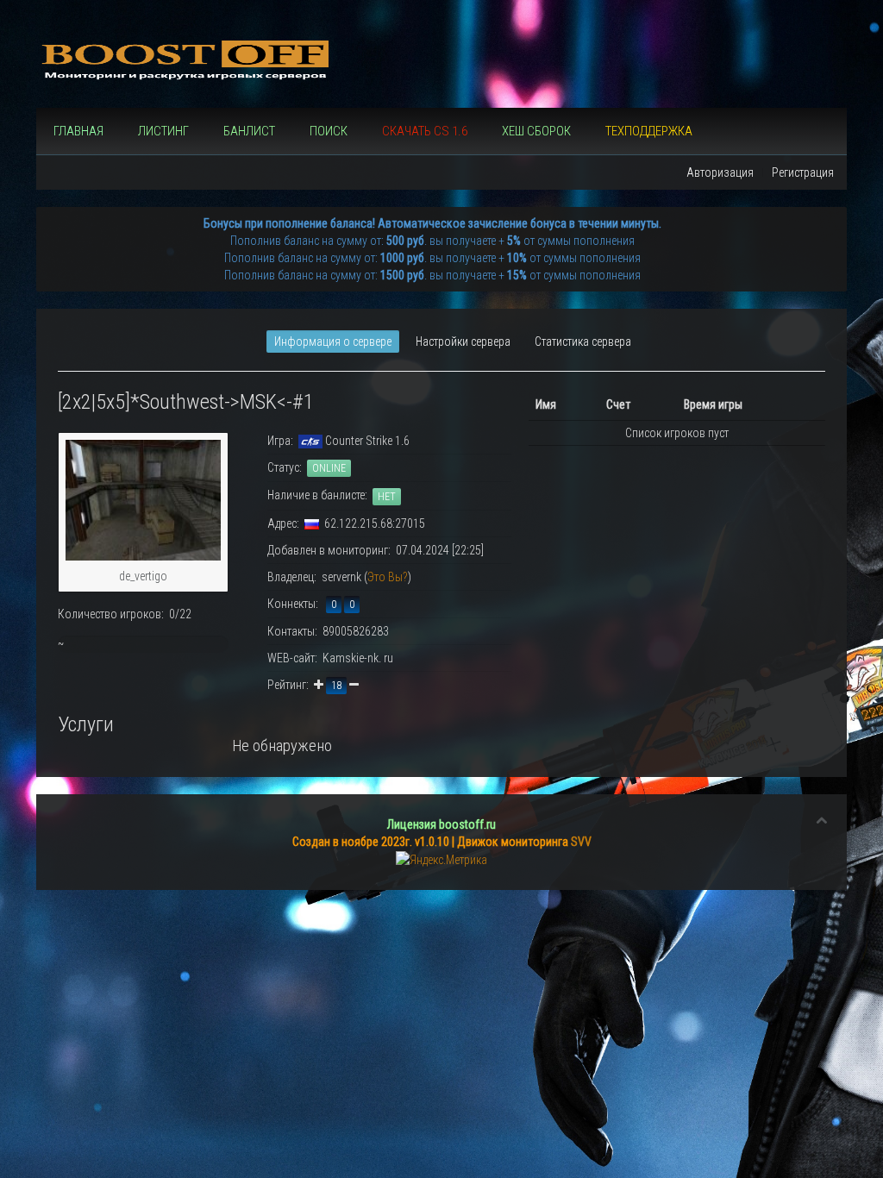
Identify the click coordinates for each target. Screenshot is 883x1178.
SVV (581, 842)
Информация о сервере (332, 341)
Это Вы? (387, 577)
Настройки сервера (463, 341)
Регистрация (803, 172)
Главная (78, 131)
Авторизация (720, 172)
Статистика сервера (583, 341)
